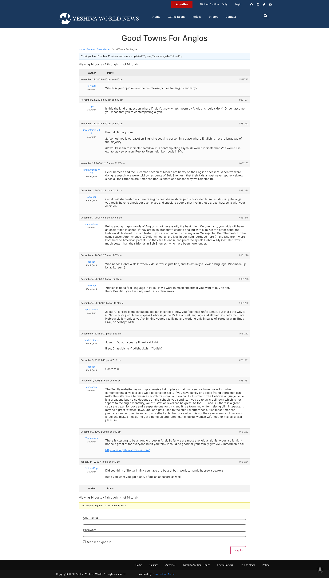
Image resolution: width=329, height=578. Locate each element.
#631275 (243, 217)
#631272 (243, 123)
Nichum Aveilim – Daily (213, 4)
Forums (91, 49)
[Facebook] (251, 4)
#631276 (243, 255)
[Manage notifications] (320, 570)
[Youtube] (270, 4)
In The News (248, 565)
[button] (266, 16)
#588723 (243, 79)
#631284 (243, 461)
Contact (231, 17)
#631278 (243, 279)
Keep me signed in (98, 542)
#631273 (243, 163)
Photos (213, 17)
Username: (90, 517)
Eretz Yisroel (103, 49)
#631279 (243, 303)
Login (238, 4)
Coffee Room (176, 17)
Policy (265, 565)
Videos (196, 17)
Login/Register (225, 565)
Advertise (170, 565)
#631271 (243, 99)
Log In (238, 550)
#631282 (243, 380)
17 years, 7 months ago (154, 56)
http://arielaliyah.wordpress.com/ (127, 450)
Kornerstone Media (164, 574)
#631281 (243, 360)
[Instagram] (257, 4)
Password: (90, 529)
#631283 (243, 431)
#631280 (243, 333)
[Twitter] (264, 4)
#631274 (243, 190)
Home (156, 17)
